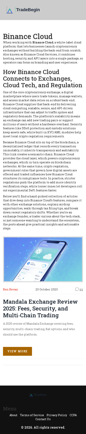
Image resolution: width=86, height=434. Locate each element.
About (13, 415)
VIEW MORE (17, 351)
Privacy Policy (57, 415)
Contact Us (43, 419)
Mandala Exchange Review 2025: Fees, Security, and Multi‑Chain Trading (40, 308)
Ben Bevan (10, 289)
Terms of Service (32, 415)
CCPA (73, 415)
